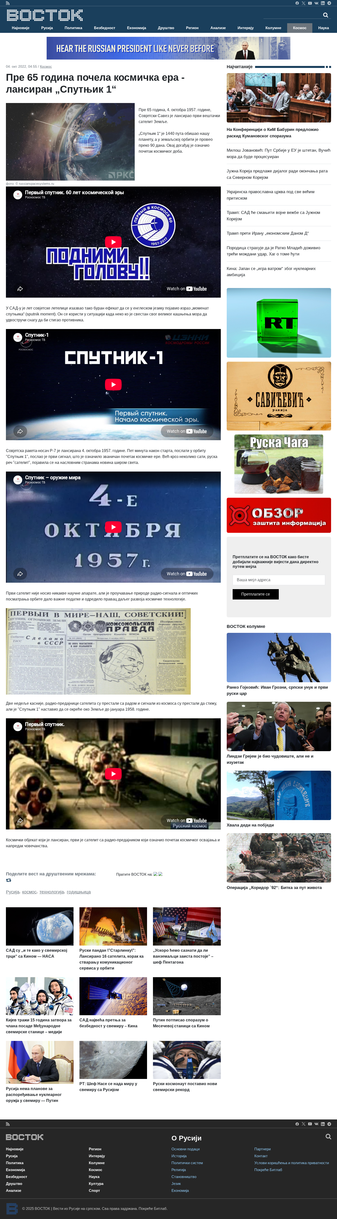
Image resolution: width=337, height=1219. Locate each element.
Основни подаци (185, 1149)
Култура (96, 1183)
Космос (299, 28)
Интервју (246, 28)
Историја (179, 1156)
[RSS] (8, 3)
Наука (323, 28)
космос (29, 891)
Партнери (262, 1149)
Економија (136, 28)
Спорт (94, 1190)
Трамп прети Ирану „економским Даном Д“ (268, 233)
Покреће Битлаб (268, 1170)
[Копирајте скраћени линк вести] (58, 880)
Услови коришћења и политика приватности (291, 1163)
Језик (176, 1183)
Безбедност (104, 28)
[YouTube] (310, 3)
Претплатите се (255, 594)
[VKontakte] (316, 3)
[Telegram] (329, 3)
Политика (73, 28)
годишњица (79, 891)
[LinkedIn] (323, 3)
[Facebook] (297, 3)
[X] (303, 3)
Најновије (20, 28)
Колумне (273, 28)
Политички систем (187, 1163)
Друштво (166, 28)
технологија (51, 891)
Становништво (183, 1177)
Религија (178, 1170)
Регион (192, 28)
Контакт (261, 1156)
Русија (47, 28)
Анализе (218, 28)
